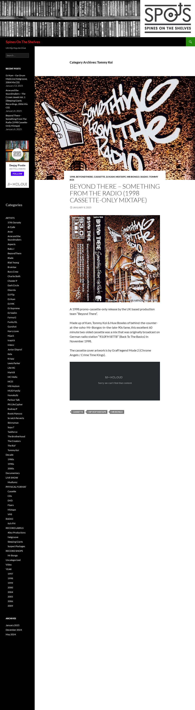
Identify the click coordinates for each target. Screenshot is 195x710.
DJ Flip (11, 294)
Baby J (11, 248)
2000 (10, 587)
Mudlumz (12, 482)
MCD (10, 381)
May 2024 (11, 634)
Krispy (11, 358)
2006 (10, 601)
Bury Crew (13, 271)
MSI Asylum (13, 386)
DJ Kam (110, 176)
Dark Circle (13, 285)
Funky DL (12, 322)
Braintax (12, 267)
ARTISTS (10, 217)
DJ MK (11, 303)
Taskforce (12, 431)
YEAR (9, 569)
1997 (10, 573)
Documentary (13, 473)
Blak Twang (13, 262)
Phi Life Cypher (15, 404)
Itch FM (11, 523)
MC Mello (12, 377)
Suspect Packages (16, 546)
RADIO (144, 176)
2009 (10, 605)
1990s (11, 463)
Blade (10, 258)
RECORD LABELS (14, 528)
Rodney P (12, 409)
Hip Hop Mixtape (97, 412)
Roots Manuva (15, 413)
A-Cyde (11, 227)
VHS (10, 514)
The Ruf (11, 445)
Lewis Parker (14, 363)
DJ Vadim (12, 312)
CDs (10, 496)
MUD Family (14, 390)
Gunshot (12, 326)
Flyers (11, 505)
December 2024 (14, 629)
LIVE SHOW (12, 477)
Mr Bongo (133, 176)
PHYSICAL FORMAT (16, 486)
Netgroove (13, 537)
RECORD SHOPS (14, 550)
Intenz (11, 344)
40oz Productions (17, 532)
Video (9, 564)
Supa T (11, 427)
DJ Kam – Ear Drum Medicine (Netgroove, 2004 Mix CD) (16, 79)
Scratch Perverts (16, 418)
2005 (10, 596)
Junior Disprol (15, 349)
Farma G (12, 317)
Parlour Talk (14, 399)
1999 (10, 582)
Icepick (11, 340)
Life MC (11, 367)
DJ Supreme (14, 308)
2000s (11, 468)
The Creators (14, 441)
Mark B (11, 372)
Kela (10, 354)
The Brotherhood (16, 436)
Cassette (99, 176)
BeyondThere (84, 176)
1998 (72, 176)
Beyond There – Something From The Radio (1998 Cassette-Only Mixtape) (115, 193)
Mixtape (121, 176)
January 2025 (12, 625)
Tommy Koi (13, 450)
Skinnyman (13, 422)
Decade (9, 454)
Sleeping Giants (15, 541)
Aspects (11, 244)
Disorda (12, 290)
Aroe (10, 231)
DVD (10, 500)
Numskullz (13, 395)
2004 (10, 592)
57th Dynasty (14, 222)
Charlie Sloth (14, 276)
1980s (11, 459)
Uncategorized (13, 560)
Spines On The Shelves (23, 42)
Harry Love (13, 331)
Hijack (11, 335)
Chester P (12, 280)
